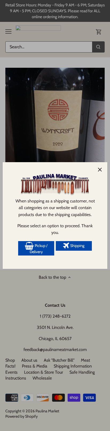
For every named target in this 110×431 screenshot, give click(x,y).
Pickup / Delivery (39, 248)
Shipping (76, 245)
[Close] (100, 169)
